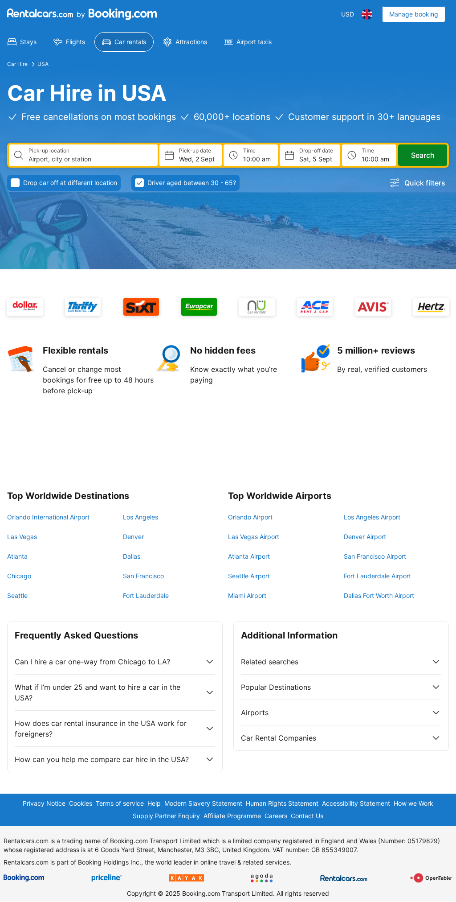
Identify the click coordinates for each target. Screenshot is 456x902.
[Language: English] (367, 14)
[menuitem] (22, 42)
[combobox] (89, 159)
